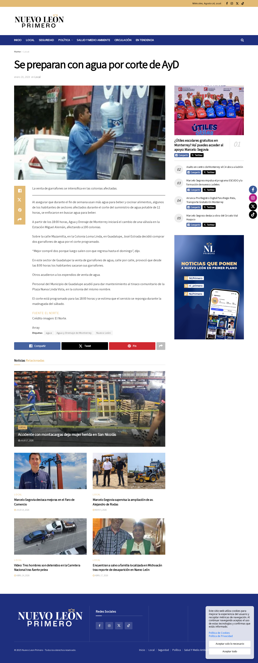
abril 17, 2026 (101, 575)
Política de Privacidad (221, 636)
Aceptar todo (230, 651)
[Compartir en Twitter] (19, 200)
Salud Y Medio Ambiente (93, 40)
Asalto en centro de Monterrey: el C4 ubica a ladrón (214, 167)
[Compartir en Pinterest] (19, 210)
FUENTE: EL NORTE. (45, 313)
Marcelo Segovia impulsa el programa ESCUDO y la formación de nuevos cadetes (214, 182)
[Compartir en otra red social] (19, 220)
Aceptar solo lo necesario (230, 643)
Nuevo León (103, 332)
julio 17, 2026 (26, 440)
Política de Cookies (219, 633)
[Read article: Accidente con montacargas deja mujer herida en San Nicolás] (89, 409)
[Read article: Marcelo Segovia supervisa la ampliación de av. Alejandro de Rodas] (129, 471)
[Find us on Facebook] (227, 3)
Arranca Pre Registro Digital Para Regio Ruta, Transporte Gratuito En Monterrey (211, 200)
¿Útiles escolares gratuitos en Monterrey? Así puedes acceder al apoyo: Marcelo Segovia (198, 145)
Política (64, 40)
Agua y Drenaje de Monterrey (74, 332)
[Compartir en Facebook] (19, 191)
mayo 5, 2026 (101, 509)
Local (30, 40)
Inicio (18, 40)
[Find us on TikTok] (242, 3)
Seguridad (46, 40)
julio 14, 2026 (22, 509)
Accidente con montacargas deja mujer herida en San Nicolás (67, 434)
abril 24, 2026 (22, 575)
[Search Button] (242, 40)
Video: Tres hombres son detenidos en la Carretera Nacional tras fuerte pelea (47, 567)
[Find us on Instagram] (232, 3)
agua (49, 332)
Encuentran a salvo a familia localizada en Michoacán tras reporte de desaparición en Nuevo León (127, 567)
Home (17, 51)
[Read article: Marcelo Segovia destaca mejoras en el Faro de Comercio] (50, 471)
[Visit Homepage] (39, 21)
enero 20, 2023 (22, 77)
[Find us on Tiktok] (128, 625)
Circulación (122, 40)
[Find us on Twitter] (237, 3)
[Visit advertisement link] (209, 287)
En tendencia (145, 40)
